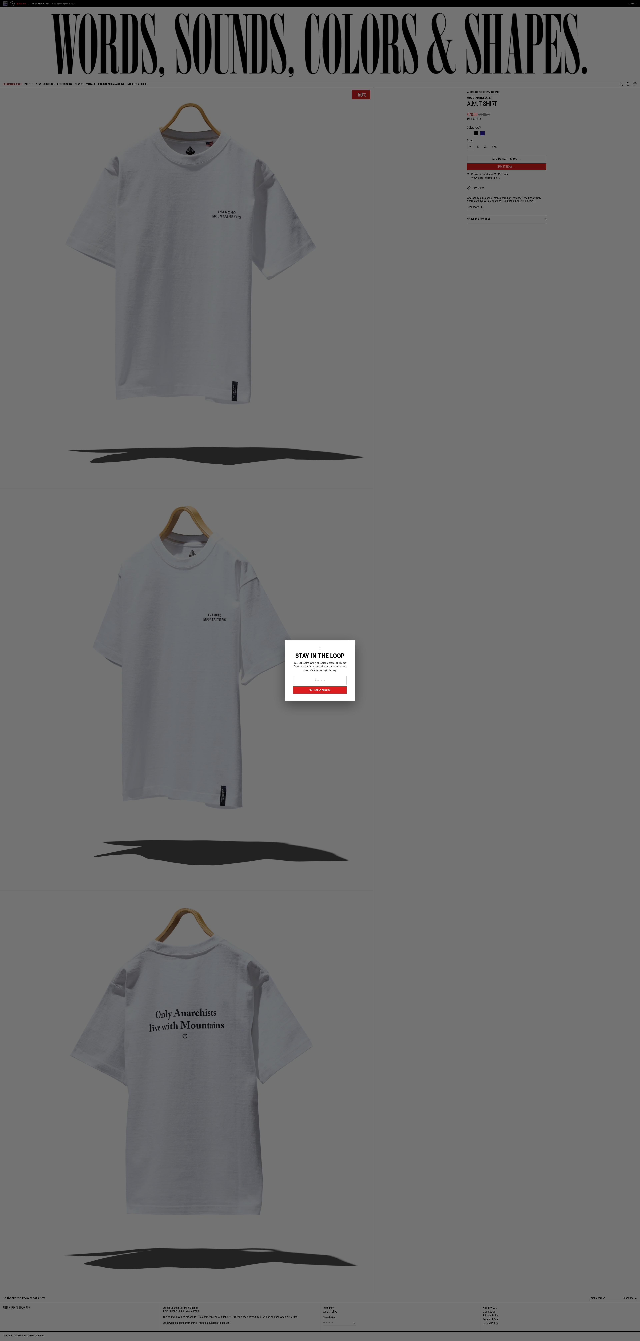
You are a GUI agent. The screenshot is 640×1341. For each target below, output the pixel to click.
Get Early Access (320, 690)
